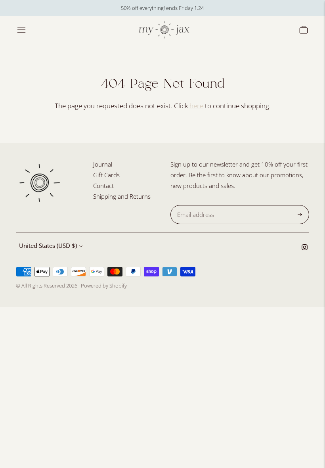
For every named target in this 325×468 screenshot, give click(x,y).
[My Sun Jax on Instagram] (305, 248)
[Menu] (21, 29)
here (196, 105)
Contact (103, 186)
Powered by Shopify (104, 285)
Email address (194, 205)
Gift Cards (106, 175)
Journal (102, 164)
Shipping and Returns (122, 196)
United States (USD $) (48, 245)
